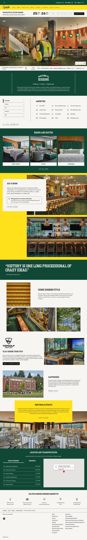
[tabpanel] (57, 110)
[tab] (14, 101)
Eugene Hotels (19, 510)
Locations (5, 510)
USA (9, 510)
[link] (45, 68)
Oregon (13, 510)
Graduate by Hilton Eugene (29, 510)
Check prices (79, 13)
